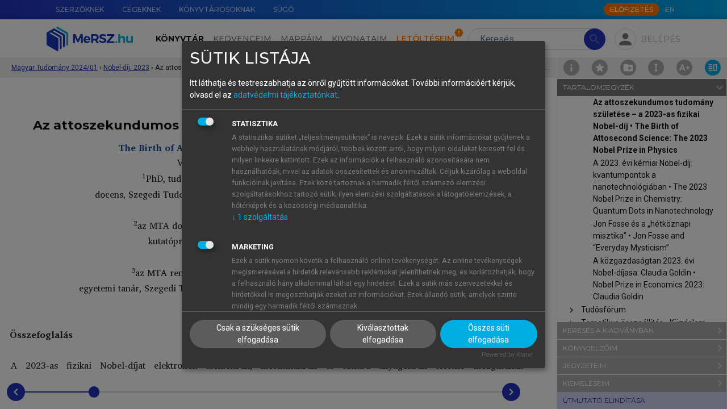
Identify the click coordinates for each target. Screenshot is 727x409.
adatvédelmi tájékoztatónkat (285, 94)
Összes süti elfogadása (488, 333)
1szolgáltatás (260, 217)
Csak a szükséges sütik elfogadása (257, 333)
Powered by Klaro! (507, 354)
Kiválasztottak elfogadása (382, 333)
